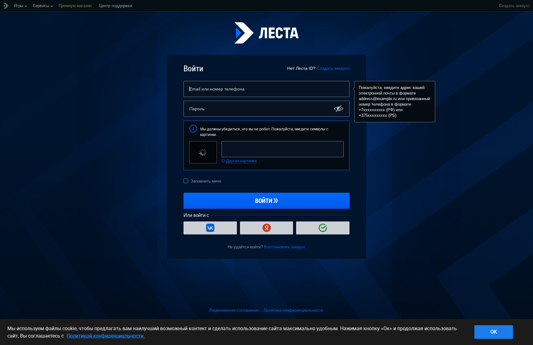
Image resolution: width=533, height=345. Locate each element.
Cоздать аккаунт (514, 5)
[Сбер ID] (322, 227)
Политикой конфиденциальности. (106, 335)
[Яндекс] (266, 227)
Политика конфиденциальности (293, 310)
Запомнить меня (206, 181)
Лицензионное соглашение (234, 310)
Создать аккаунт (333, 68)
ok (493, 331)
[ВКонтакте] (210, 227)
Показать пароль (339, 108)
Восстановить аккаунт (284, 247)
